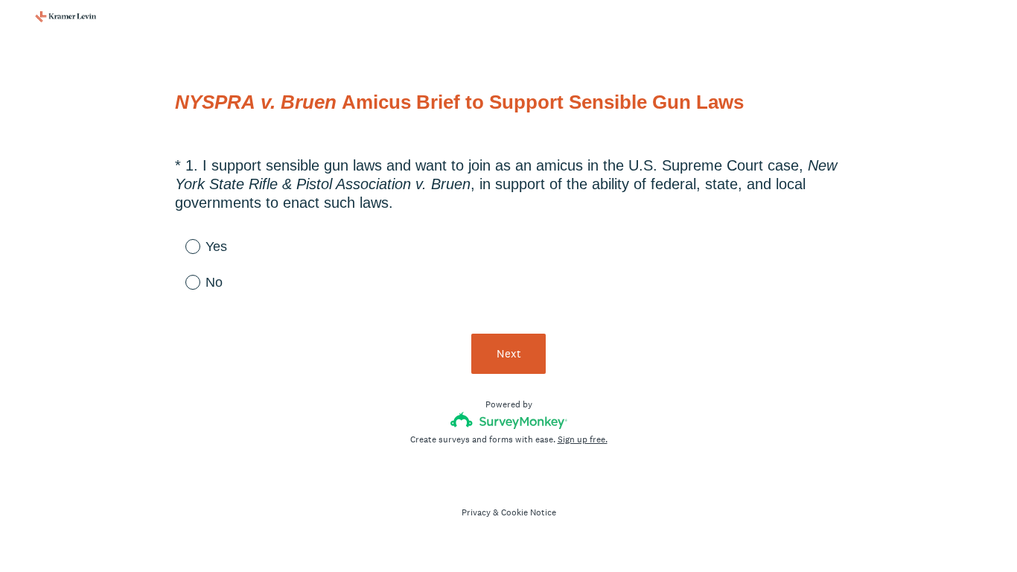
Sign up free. (583, 439)
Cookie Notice (528, 512)
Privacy (476, 512)
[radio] (182, 245)
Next (509, 353)
